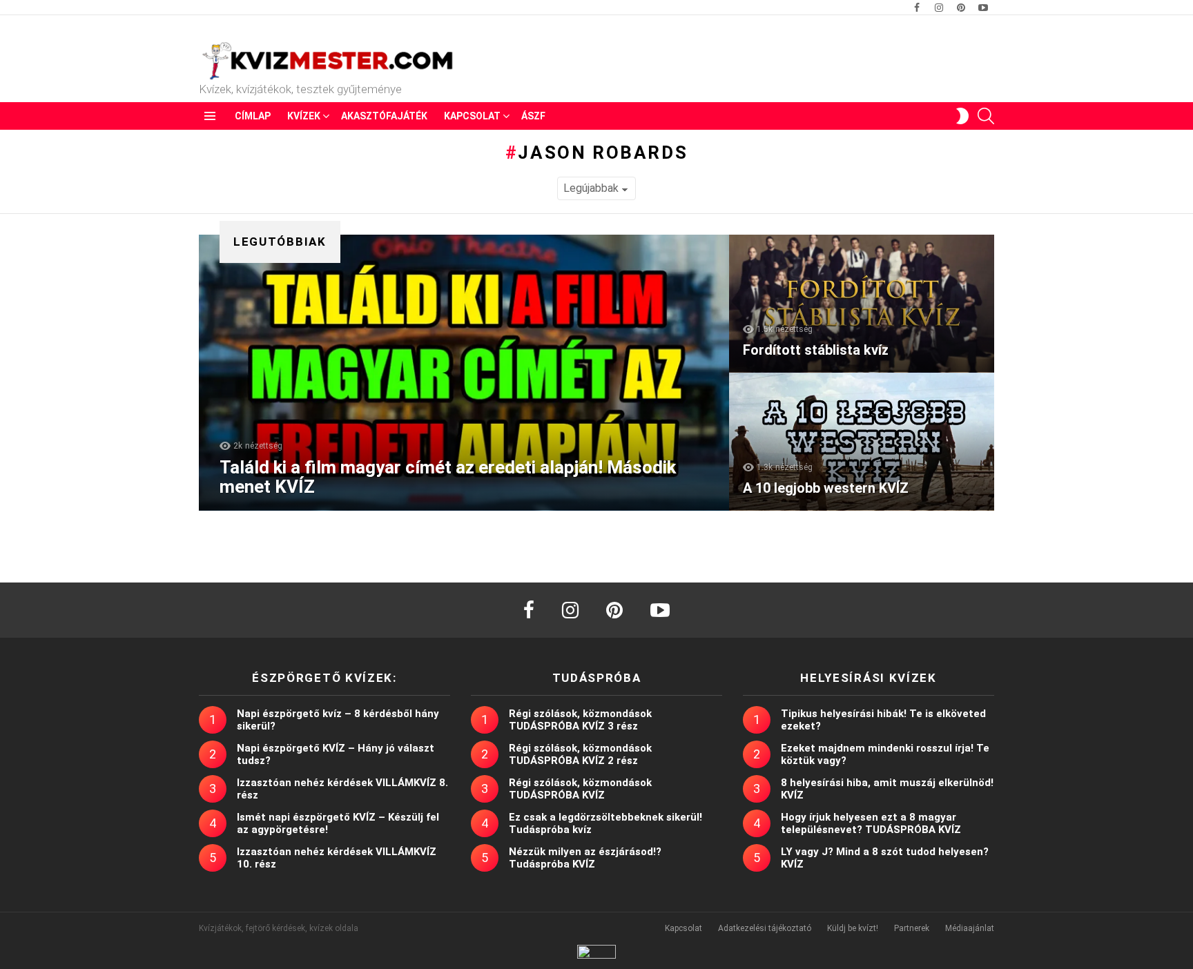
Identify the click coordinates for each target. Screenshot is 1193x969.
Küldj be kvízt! (852, 928)
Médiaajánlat (969, 928)
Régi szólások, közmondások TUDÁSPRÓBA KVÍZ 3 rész (580, 719)
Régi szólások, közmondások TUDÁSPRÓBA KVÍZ (580, 788)
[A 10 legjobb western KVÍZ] (861, 442)
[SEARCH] (986, 116)
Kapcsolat (472, 115)
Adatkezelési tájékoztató (764, 928)
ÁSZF (533, 115)
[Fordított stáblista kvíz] (861, 304)
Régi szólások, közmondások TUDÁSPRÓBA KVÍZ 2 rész (580, 754)
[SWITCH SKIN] (962, 116)
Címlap (253, 115)
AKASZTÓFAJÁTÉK (384, 115)
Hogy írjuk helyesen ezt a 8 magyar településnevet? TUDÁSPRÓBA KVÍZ (871, 823)
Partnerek (911, 928)
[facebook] (528, 610)
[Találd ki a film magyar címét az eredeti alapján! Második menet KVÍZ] (464, 373)
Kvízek (303, 115)
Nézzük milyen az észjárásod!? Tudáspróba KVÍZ (585, 857)
